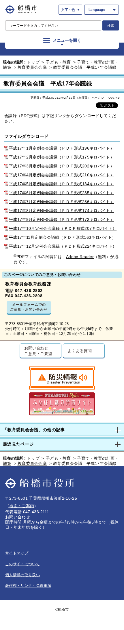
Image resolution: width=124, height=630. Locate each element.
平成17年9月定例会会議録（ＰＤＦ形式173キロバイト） (61, 219)
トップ (33, 62)
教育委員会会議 (32, 67)
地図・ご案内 (21, 505)
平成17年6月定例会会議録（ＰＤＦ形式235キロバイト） (61, 192)
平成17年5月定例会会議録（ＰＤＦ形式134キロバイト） (61, 184)
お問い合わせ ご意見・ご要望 (38, 350)
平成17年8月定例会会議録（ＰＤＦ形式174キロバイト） (61, 210)
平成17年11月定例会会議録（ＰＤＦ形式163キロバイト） (62, 237)
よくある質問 (79, 350)
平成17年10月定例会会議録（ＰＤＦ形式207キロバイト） (63, 228)
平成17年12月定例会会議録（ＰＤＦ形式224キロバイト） (63, 246)
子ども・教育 (58, 62)
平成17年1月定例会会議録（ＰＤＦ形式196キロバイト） (61, 148)
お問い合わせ (17, 517)
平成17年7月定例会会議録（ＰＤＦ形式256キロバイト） (61, 201)
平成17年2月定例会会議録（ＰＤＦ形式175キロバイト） (61, 157)
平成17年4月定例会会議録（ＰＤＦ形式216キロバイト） (61, 175)
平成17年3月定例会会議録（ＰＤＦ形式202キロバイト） (61, 166)
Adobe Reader (80, 256)
